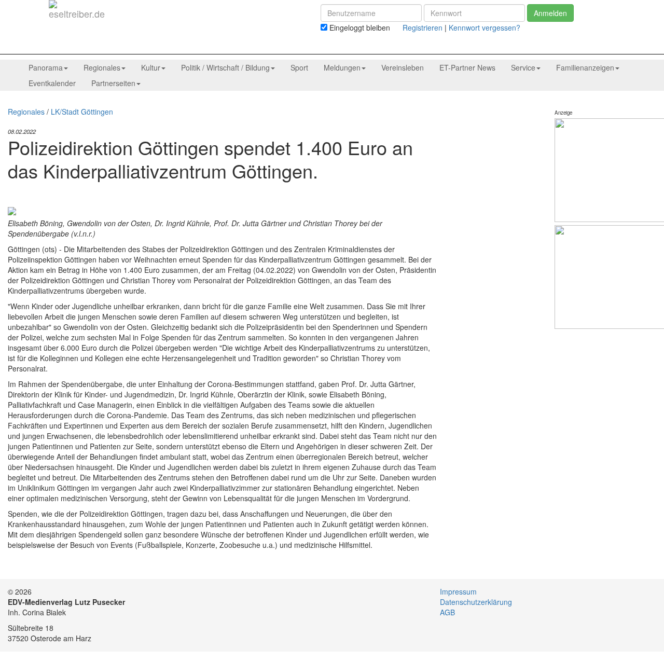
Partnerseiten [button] (113, 83)
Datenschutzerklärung (476, 602)
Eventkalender (52, 83)
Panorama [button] (46, 67)
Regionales (26, 111)
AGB (447, 612)
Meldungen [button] (342, 67)
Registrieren (422, 27)
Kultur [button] (150, 67)
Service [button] (523, 67)
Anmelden (550, 13)
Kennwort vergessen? (484, 27)
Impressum (458, 591)
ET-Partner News (467, 67)
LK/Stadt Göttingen (82, 111)
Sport (299, 67)
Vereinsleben (402, 67)
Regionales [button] (102, 67)
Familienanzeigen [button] (585, 67)
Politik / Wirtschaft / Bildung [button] (225, 67)
